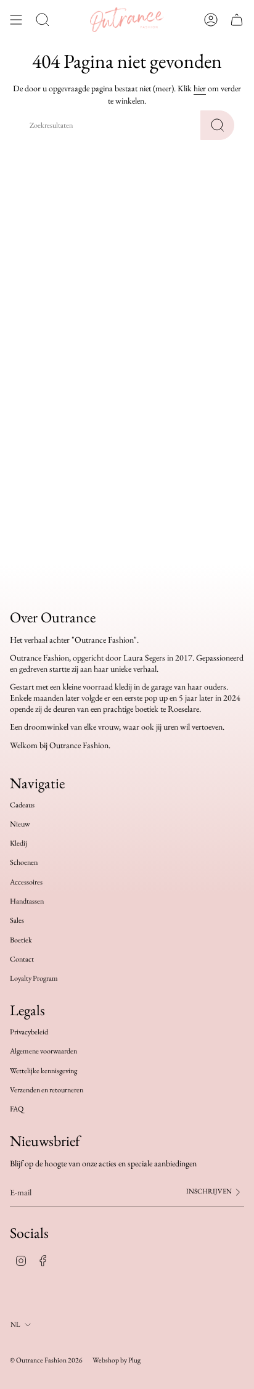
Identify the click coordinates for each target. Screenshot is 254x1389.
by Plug (130, 1359)
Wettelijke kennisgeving (43, 1071)
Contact (22, 959)
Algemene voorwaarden (43, 1051)
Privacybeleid (29, 1032)
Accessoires (26, 882)
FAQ (16, 1109)
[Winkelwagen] (237, 20)
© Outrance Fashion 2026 (46, 1359)
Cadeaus (22, 805)
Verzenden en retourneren (46, 1090)
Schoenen (24, 862)
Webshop (105, 1359)
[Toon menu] (16, 20)
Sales (17, 920)
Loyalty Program (34, 978)
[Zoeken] (217, 125)
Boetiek (21, 940)
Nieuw (20, 824)
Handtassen (27, 901)
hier (200, 88)
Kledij (18, 843)
